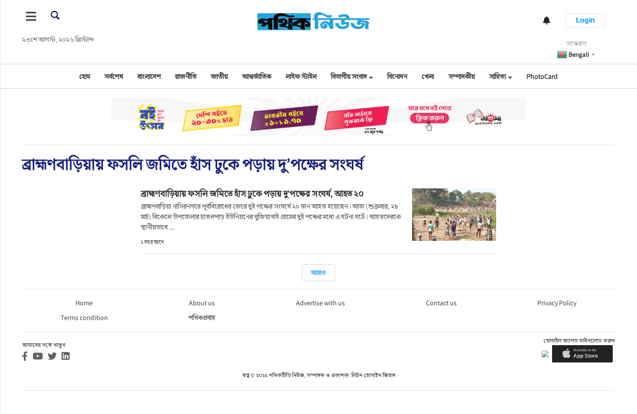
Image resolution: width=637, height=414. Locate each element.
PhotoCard (542, 76)
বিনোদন (397, 76)
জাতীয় (219, 76)
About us (202, 302)
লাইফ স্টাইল (301, 76)
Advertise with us (320, 302)
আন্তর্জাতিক (256, 76)
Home (84, 302)
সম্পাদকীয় (461, 76)
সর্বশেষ (113, 76)
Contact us (441, 302)
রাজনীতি (186, 76)
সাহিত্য (497, 76)
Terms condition (84, 317)
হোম (84, 76)
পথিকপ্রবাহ (201, 317)
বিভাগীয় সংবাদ (349, 76)
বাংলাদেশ (149, 76)
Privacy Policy (556, 302)
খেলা (428, 76)
